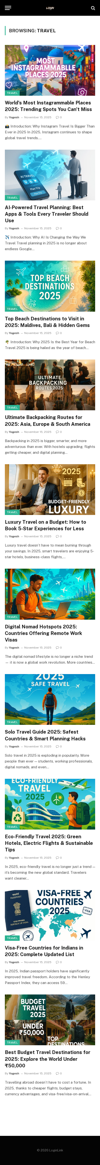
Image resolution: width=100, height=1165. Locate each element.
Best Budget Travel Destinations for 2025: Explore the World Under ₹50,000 (47, 1058)
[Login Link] (50, 8)
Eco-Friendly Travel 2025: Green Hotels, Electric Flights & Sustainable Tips (49, 843)
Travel (12, 93)
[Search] (92, 7)
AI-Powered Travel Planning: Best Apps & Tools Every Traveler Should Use (46, 214)
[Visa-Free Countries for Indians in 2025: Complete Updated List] (50, 915)
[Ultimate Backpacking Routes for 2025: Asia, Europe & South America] (50, 385)
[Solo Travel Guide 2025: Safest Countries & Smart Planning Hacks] (50, 699)
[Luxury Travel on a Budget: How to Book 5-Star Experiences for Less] (50, 489)
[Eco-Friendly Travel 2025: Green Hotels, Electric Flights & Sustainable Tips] (50, 804)
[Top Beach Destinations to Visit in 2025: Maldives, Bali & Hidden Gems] (50, 286)
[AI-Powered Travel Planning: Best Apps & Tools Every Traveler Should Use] (50, 175)
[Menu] (8, 7)
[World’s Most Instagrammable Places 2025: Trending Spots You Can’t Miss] (50, 70)
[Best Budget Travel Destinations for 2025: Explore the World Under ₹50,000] (50, 1019)
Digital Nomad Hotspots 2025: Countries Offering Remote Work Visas (43, 633)
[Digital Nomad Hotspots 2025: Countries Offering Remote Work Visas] (50, 594)
